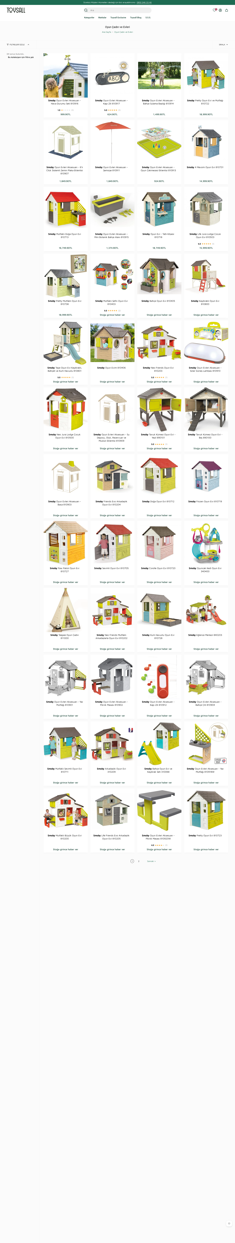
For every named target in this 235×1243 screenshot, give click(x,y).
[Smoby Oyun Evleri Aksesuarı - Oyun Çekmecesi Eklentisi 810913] (159, 142)
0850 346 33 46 (144, 2)
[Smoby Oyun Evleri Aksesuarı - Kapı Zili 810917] (112, 75)
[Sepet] (226, 10)
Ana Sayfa (106, 32)
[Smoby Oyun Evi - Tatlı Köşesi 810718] (159, 209)
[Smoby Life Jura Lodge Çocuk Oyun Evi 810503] (206, 209)
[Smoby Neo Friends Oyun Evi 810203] (159, 343)
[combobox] (114, 10)
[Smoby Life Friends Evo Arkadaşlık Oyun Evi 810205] (112, 810)
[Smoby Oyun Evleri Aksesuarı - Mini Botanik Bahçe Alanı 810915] (112, 209)
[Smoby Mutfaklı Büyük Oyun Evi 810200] (66, 810)
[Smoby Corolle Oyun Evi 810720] (159, 543)
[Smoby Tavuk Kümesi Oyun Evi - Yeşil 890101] (159, 409)
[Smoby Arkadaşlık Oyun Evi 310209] (112, 744)
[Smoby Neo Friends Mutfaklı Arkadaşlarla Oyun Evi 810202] (112, 610)
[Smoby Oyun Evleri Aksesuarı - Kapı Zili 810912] (159, 677)
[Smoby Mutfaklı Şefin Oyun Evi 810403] (112, 276)
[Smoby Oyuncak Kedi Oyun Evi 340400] (206, 543)
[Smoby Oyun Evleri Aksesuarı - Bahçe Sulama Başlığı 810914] (159, 75)
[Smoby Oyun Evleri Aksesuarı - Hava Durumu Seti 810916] (66, 75)
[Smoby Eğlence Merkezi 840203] (206, 610)
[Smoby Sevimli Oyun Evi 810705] (112, 543)
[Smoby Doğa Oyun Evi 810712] (159, 476)
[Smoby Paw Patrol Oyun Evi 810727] (66, 543)
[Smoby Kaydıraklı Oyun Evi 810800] (206, 276)
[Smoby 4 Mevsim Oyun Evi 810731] (206, 142)
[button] (89, 17)
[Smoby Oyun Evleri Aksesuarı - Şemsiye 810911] (112, 142)
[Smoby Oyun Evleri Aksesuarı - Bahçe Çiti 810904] (206, 677)
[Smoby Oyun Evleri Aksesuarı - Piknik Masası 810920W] (159, 810)
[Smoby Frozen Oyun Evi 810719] (206, 476)
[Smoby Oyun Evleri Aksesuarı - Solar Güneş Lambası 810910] (206, 343)
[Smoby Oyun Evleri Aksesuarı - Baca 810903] (66, 476)
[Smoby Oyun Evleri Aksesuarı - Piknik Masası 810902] (112, 677)
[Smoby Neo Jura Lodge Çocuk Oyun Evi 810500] (66, 409)
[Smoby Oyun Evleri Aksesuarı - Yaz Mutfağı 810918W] (206, 744)
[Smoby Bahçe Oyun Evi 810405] (159, 276)
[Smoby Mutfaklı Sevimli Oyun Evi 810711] (66, 744)
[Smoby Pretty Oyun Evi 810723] (206, 810)
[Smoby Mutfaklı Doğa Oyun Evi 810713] (66, 209)
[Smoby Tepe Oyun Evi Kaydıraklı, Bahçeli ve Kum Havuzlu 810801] (66, 343)
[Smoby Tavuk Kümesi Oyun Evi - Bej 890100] (206, 409)
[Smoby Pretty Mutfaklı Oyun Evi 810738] (66, 276)
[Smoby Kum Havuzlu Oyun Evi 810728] (159, 610)
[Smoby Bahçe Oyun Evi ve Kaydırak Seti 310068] (159, 744)
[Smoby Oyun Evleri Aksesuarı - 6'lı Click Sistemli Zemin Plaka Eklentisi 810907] (66, 142)
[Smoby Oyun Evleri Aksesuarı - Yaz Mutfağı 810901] (66, 677)
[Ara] (86, 10)
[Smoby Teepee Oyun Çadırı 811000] (66, 610)
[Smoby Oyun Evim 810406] (112, 343)
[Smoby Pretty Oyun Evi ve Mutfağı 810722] (206, 75)
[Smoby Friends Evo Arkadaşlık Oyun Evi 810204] (112, 476)
